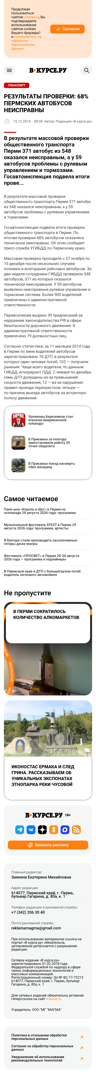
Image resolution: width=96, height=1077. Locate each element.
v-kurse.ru (31, 17)
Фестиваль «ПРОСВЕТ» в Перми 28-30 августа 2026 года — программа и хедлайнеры (41, 557)
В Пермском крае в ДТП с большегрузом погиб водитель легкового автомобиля (42, 573)
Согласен (71, 29)
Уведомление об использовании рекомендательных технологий (37, 1058)
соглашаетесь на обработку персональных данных (26, 43)
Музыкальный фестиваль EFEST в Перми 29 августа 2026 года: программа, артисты (40, 526)
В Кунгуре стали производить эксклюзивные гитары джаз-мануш (40, 542)
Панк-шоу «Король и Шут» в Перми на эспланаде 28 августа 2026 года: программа (40, 511)
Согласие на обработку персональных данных (42, 1048)
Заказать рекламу (51, 845)
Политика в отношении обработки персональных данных (39, 1037)
